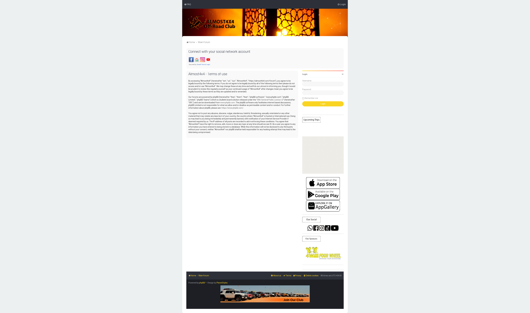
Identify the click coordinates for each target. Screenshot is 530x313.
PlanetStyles (222, 283)
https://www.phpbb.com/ (232, 108)
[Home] (212, 22)
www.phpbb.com (227, 102)
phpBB (202, 283)
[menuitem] (187, 4)
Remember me (311, 98)
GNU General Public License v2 (270, 100)
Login (304, 74)
